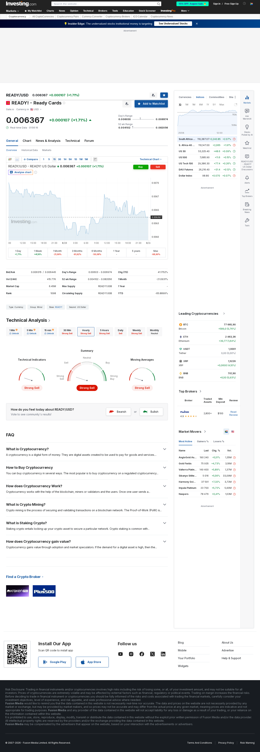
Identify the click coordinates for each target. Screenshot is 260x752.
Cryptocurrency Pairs (68, 16)
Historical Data (30, 150)
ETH (185, 336)
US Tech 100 (186, 163)
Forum (89, 141)
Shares (233, 97)
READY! (58, 307)
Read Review (233, 413)
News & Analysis (48, 141)
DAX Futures (186, 169)
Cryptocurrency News (162, 16)
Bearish (121, 411)
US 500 (183, 157)
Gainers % (203, 441)
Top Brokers (188, 391)
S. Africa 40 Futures (190, 145)
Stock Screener (147, 11)
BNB (185, 373)
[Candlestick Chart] (10, 159)
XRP (185, 361)
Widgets (183, 666)
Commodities (216, 97)
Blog (181, 642)
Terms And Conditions (199, 742)
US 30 (182, 151)
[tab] (14, 331)
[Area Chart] (17, 159)
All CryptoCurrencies (43, 16)
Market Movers (190, 431)
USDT (186, 349)
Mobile (182, 650)
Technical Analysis (26, 320)
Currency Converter (92, 16)
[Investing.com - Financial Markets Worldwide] (21, 3)
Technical (72, 141)
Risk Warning (247, 742)
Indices (200, 97)
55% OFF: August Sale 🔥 (192, 3)
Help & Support (231, 658)
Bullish (154, 411)
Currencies (185, 97)
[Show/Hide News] (95, 159)
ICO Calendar (140, 16)
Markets (46, 150)
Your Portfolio (186, 658)
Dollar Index (185, 175)
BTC (185, 324)
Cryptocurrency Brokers (118, 16)
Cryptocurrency (17, 16)
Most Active (185, 441)
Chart (27, 141)
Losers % (218, 441)
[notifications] (244, 3)
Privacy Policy (226, 742)
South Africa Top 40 (190, 139)
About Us (227, 642)
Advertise (228, 650)
